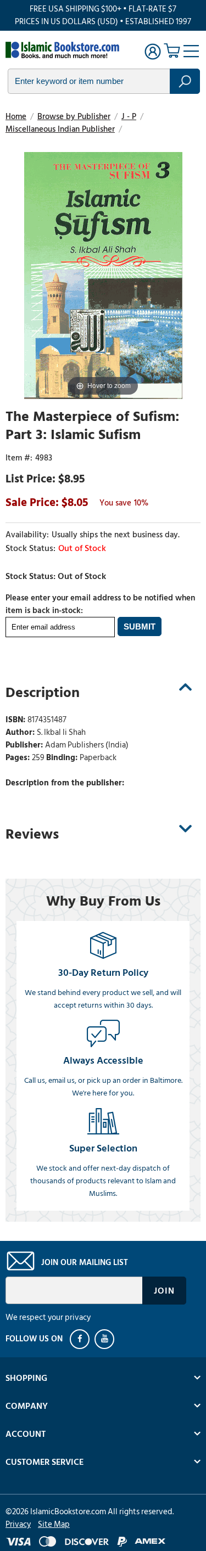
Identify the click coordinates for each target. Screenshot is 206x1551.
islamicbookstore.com (64, 50)
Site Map (54, 1524)
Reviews (32, 834)
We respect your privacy (48, 1317)
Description (42, 692)
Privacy (18, 1524)
